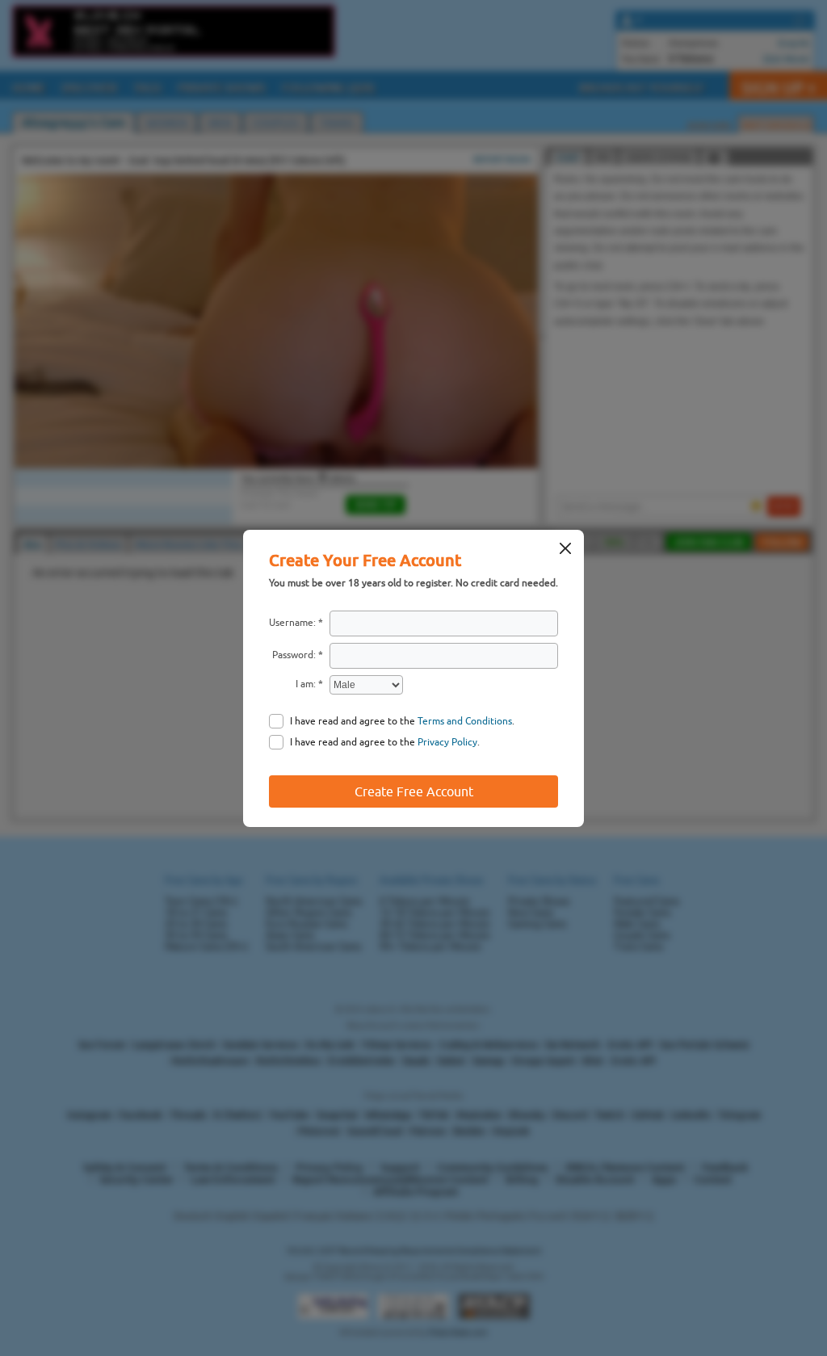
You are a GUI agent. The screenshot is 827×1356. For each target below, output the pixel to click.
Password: (294, 655)
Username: (292, 622)
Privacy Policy (447, 742)
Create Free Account (414, 791)
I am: (306, 684)
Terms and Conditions (465, 721)
